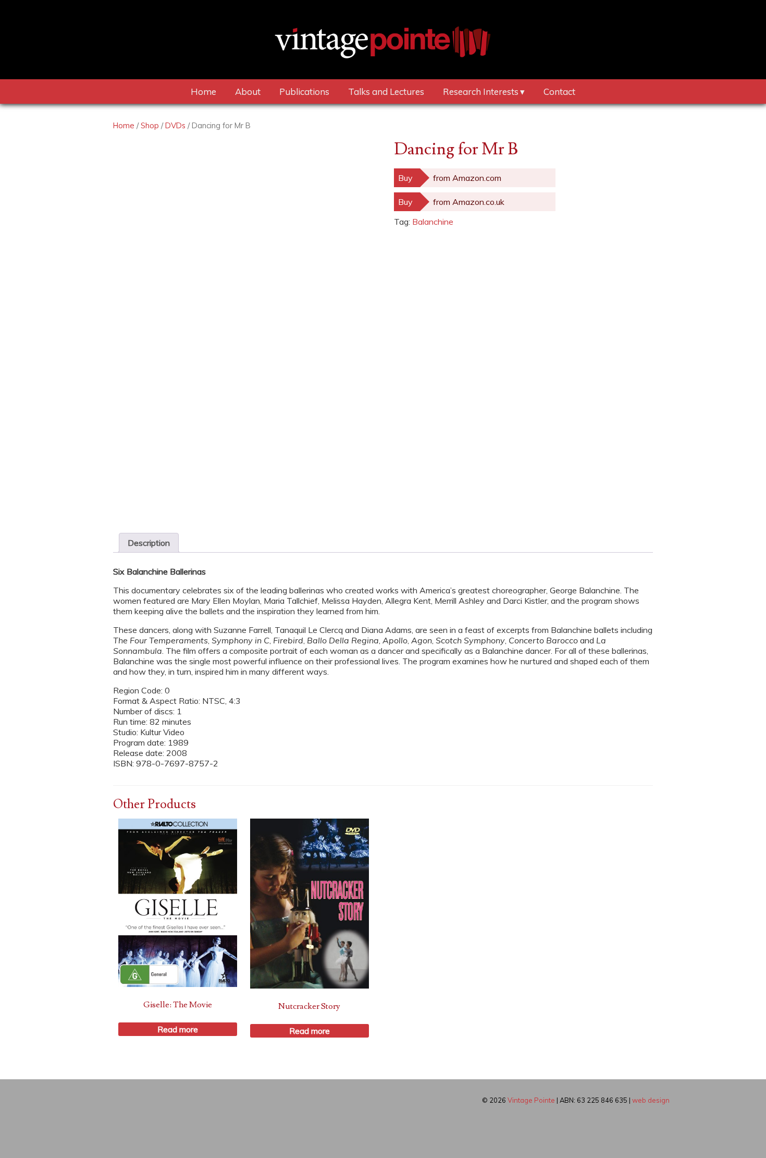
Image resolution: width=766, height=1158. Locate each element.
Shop (150, 125)
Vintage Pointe (531, 1100)
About (248, 91)
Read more (177, 1029)
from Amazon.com (467, 178)
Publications (304, 91)
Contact (559, 91)
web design (651, 1100)
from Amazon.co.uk (468, 202)
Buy (405, 178)
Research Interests (480, 91)
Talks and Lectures (386, 91)
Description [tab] (149, 543)
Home (203, 91)
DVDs (175, 125)
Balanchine (432, 221)
